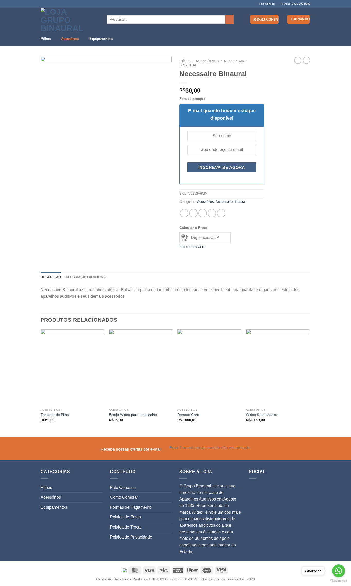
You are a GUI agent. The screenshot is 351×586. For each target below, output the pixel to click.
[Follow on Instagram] (48, 4)
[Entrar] (264, 19)
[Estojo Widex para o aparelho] (140, 367)
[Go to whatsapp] (338, 570)
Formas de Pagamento (131, 507)
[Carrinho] (298, 19)
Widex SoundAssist (261, 414)
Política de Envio (125, 517)
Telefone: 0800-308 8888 (295, 3)
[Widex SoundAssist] (277, 367)
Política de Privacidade (131, 537)
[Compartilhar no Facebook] (184, 213)
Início (184, 61)
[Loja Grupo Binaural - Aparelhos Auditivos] (62, 19)
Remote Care (188, 414)
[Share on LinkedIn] (221, 213)
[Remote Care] (209, 367)
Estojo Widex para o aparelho (133, 414)
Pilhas (46, 39)
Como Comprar (124, 497)
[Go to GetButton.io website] (338, 580)
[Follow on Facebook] (43, 4)
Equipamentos (101, 39)
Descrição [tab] (51, 277)
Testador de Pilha (55, 414)
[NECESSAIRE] (106, 122)
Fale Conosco (267, 3)
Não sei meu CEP (191, 247)
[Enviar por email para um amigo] (202, 213)
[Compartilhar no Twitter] (193, 213)
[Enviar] (229, 19)
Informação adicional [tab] (86, 277)
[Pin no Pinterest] (212, 213)
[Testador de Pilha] (72, 367)
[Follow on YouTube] (52, 4)
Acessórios (70, 39)
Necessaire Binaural (231, 202)
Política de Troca (125, 527)
